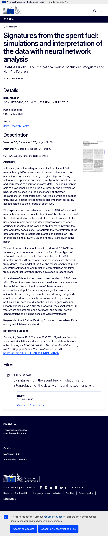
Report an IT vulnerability (16, 493)
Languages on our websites (47, 493)
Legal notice (9, 498)
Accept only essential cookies (58, 528)
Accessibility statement (15, 459)
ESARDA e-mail (11, 453)
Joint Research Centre (16, 125)
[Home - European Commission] (12, 10)
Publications (11, 26)
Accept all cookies (23, 528)
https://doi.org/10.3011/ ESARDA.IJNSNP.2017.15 (31, 353)
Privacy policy (86, 493)
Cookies (70, 493)
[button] (21, 405)
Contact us (77, 487)
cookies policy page (53, 516)
